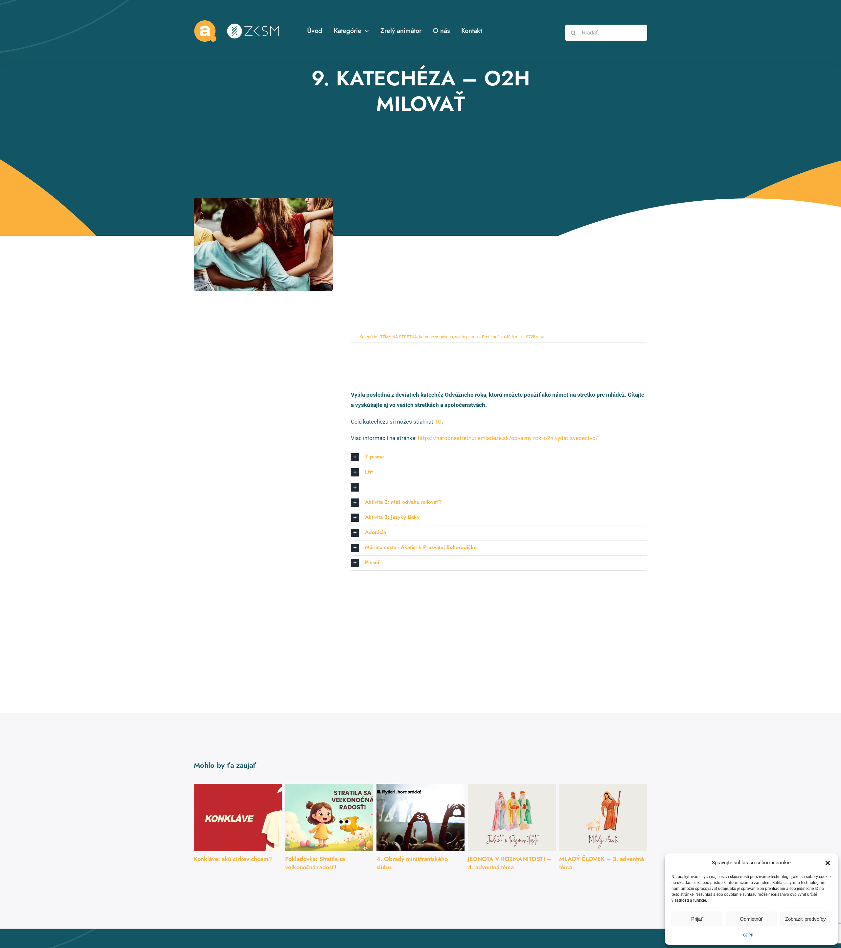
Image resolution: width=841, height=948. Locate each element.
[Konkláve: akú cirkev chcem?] (238, 817)
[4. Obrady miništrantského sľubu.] (420, 817)
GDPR (748, 935)
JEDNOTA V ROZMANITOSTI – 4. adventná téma (509, 863)
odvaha (446, 336)
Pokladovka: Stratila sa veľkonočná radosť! (315, 863)
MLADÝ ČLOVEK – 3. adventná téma (601, 863)
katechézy (428, 336)
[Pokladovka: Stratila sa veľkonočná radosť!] (329, 817)
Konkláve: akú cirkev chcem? (233, 859)
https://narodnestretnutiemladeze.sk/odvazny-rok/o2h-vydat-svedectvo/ (508, 438)
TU (438, 421)
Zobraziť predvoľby (805, 919)
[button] (828, 863)
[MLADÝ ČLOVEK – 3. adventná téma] (603, 817)
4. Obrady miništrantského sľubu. (412, 863)
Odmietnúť (751, 919)
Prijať (697, 919)
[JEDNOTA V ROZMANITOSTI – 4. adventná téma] (512, 817)
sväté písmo (466, 336)
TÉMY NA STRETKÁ (398, 336)
